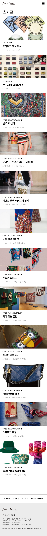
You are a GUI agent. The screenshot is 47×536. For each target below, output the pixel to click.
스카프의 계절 (10, 432)
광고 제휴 (16, 498)
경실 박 (16, 436)
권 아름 (17, 243)
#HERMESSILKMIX (13, 85)
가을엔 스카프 (10, 278)
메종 (17, 127)
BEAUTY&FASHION (15, 120)
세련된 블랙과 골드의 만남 (16, 200)
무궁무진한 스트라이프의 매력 (18, 162)
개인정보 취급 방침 (36, 498)
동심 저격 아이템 (11, 239)
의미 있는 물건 (10, 316)
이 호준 (18, 50)
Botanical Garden (14, 471)
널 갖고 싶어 (9, 123)
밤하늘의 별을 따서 (12, 46)
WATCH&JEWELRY (15, 313)
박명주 (18, 89)
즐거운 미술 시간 (11, 355)
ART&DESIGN (7, 43)
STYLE (5, 120)
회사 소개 (7, 498)
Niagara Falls (11, 393)
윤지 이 (18, 204)
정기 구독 (25, 498)
